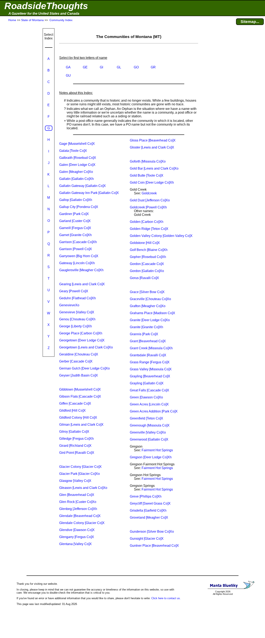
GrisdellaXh (148, 510)
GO (136, 67)
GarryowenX (78, 256)
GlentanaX (75, 544)
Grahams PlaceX (152, 313)
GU (68, 75)
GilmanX (81, 424)
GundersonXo (152, 531)
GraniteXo (150, 320)
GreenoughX (150, 425)
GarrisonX (75, 249)
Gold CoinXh (152, 182)
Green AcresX (149, 404)
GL (119, 67)
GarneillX (75, 228)
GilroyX (74, 431)
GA (68, 67)
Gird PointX (76, 452)
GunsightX (147, 538)
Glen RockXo (77, 502)
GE (85, 67)
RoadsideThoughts (46, 6)
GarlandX (75, 221)
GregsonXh (151, 457)
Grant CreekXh (151, 348)
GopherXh (148, 257)
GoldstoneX (145, 243)
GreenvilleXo (148, 432)
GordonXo (147, 271)
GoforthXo (148, 161)
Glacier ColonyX (80, 466)
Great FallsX (149, 390)
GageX (77, 143)
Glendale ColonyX (82, 523)
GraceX (147, 292)
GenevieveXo (69, 305)
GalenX (77, 164)
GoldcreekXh (148, 207)
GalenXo (76, 171)
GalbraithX (77, 157)
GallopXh (75, 200)
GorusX (144, 278)
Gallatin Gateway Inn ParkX (89, 193)
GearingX (82, 284)
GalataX (73, 150)
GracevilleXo (150, 299)
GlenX (76, 495)
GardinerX (74, 214)
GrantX (148, 341)
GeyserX (78, 375)
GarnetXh (75, 235)
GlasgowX (75, 480)
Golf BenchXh (148, 250)
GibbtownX (80, 389)
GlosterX (152, 147)
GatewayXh (77, 263)
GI (101, 67)
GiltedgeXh (76, 438)
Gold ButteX (146, 175)
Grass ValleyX (151, 369)
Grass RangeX (150, 362)
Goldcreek (149, 193)
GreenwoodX (149, 439)
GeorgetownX (82, 340)
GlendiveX (77, 530)
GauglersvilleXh (81, 270)
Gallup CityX (78, 207)
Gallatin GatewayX (82, 186)
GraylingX (150, 376)
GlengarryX (76, 537)
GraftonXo (147, 306)
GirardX (75, 445)
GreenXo (146, 397)
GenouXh (77, 319)
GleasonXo (83, 487)
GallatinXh (76, 179)
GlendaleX (80, 516)
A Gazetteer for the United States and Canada (43, 13)
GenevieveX (76, 312)
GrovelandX (149, 517)
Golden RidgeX (149, 228)
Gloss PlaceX (153, 140)
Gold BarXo (154, 168)
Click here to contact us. (166, 598)
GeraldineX (78, 354)
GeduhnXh (77, 298)
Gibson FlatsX (80, 396)
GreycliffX (150, 503)
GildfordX (72, 410)
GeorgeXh (75, 326)
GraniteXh (146, 327)
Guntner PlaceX (154, 545)
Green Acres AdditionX (154, 411)
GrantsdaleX (148, 355)
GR (153, 67)
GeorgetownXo (86, 347)
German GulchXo (84, 368)
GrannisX (144, 334)
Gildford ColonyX (78, 417)
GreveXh (145, 496)
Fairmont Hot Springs (157, 450)
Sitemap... (250, 21)
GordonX (147, 264)
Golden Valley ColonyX (161, 236)
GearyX (73, 291)
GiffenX (75, 403)
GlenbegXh (78, 509)
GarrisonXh (78, 242)
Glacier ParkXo (79, 473)
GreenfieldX (146, 418)
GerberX (76, 361)
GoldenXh (146, 221)
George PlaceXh (80, 333)
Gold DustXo (150, 200)
